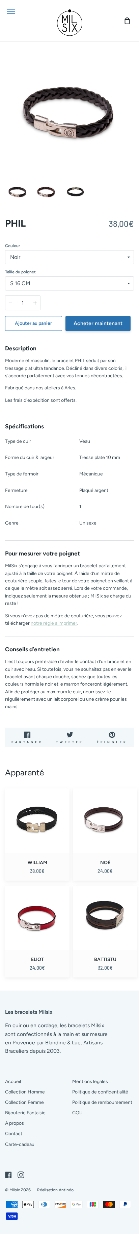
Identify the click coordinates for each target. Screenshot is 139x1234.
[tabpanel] (69, 111)
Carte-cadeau (19, 1144)
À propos (14, 1123)
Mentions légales (90, 1081)
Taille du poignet (20, 271)
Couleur (12, 245)
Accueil (13, 1081)
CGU (77, 1113)
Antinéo (66, 1189)
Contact (13, 1133)
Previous (7, 134)
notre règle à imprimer (54, 623)
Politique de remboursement (102, 1102)
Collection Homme (25, 1092)
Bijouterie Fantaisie (25, 1113)
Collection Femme (24, 1102)
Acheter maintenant (98, 323)
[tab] (17, 191)
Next (132, 134)
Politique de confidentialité (100, 1092)
